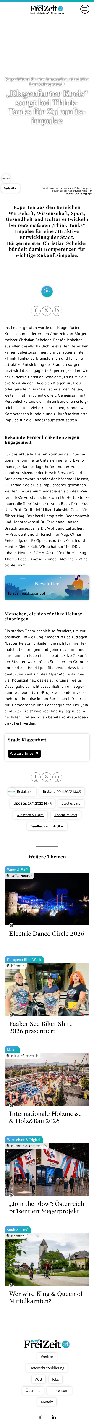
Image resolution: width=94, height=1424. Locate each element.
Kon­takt (47, 1402)
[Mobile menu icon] (84, 9)
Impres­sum (59, 1390)
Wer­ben (47, 1356)
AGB (38, 1379)
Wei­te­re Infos (22, 753)
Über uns (33, 1390)
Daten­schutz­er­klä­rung (47, 1368)
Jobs (55, 1379)
